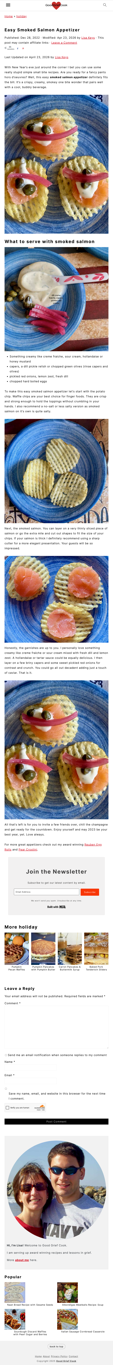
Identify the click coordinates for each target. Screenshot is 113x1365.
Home (9, 16)
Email (10, 1075)
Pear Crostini (28, 849)
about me (22, 1260)
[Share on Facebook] (17, 48)
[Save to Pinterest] (23, 48)
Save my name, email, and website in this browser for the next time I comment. (57, 1096)
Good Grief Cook (66, 1361)
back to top (56, 1346)
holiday (21, 16)
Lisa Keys (61, 57)
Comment (13, 1003)
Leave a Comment (64, 42)
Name (10, 1061)
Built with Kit (56, 906)
